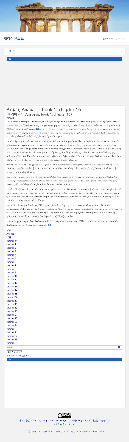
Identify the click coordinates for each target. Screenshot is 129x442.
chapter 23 (11, 322)
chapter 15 (11, 294)
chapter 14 (11, 290)
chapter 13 (11, 287)
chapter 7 (11, 265)
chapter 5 (11, 258)
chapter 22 (11, 318)
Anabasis (10, 234)
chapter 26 (11, 332)
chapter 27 (11, 336)
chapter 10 (11, 276)
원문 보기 (10, 118)
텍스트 (121, 39)
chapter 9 (11, 272)
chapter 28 (11, 339)
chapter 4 (11, 255)
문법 (58, 432)
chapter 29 (11, 343)
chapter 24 (11, 325)
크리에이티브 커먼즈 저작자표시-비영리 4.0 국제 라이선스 (57, 421)
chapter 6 (11, 262)
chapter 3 (11, 251)
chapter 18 (11, 304)
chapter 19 (11, 308)
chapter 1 (11, 244)
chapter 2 (11, 248)
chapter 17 (11, 301)
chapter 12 (11, 283)
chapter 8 (11, 269)
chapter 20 (11, 311)
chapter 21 (11, 315)
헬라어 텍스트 (14, 38)
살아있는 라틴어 (98, 432)
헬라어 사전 (68, 432)
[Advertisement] (64, 83)
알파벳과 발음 (47, 432)
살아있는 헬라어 (31, 432)
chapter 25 (11, 329)
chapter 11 (11, 279)
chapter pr (11, 241)
